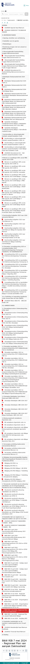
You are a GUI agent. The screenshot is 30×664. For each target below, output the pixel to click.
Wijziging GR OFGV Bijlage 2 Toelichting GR (15, 471)
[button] (26, 14)
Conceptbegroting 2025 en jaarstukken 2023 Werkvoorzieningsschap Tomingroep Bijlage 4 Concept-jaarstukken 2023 (14, 291)
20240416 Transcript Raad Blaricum (14, 631)
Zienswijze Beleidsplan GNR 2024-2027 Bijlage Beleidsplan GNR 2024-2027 (14, 414)
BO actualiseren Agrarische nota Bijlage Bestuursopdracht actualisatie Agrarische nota (15, 429)
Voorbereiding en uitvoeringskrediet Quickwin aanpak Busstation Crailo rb (13, 143)
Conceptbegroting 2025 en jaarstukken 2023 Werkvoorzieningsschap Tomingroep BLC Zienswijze (14, 266)
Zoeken (3, 11)
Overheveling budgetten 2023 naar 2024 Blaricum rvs (13, 220)
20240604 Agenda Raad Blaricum (14, 27)
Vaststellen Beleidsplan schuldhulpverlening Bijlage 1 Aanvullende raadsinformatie (14, 129)
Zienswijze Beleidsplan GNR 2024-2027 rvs (14, 401)
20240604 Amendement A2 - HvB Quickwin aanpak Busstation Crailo (13, 153)
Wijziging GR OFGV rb (10, 465)
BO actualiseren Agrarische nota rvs (15, 422)
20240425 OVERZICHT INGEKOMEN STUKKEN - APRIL (13, 521)
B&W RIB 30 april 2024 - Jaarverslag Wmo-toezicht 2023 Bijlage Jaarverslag (14, 586)
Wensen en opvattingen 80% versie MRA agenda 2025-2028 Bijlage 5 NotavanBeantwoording (13, 198)
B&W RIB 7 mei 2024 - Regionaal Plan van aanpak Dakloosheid (14, 610)
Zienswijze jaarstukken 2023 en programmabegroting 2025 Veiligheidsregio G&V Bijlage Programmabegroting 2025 (14, 391)
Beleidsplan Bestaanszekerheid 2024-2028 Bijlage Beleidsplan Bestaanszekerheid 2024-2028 (15, 95)
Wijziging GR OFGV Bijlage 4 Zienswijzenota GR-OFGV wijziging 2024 (13, 480)
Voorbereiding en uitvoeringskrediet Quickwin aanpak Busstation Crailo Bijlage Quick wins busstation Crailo (14, 148)
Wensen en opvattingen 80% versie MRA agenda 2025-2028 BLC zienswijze (13, 171)
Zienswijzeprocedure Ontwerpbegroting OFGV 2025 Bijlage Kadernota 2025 (15, 338)
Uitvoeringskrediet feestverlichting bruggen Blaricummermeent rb (13, 60)
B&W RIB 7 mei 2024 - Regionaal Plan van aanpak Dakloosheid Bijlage (14, 615)
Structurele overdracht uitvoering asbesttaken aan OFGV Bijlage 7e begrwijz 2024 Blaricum (14, 500)
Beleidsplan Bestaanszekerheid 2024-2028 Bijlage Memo (14, 90)
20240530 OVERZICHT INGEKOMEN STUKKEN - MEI (13, 526)
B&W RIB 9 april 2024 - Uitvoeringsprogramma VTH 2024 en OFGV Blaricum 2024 (14, 543)
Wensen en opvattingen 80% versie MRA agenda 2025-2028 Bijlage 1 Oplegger (14, 175)
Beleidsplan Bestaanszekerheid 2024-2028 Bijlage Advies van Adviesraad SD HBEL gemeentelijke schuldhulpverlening (14, 113)
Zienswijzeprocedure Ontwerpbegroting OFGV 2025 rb (15, 317)
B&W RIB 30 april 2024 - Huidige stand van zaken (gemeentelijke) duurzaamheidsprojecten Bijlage (15, 570)
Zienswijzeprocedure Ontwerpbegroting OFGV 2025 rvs (15, 313)
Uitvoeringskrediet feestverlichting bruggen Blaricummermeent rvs (13, 56)
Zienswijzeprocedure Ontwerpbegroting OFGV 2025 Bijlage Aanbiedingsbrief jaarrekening (15, 327)
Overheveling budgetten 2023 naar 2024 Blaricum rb (13, 224)
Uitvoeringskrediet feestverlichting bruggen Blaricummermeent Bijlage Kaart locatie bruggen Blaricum (14, 66)
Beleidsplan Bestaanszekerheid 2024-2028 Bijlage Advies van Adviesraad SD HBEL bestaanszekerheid (14, 101)
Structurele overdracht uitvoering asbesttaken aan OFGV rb (13, 495)
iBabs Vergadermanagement (10, 663)
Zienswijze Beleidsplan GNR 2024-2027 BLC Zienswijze (14, 409)
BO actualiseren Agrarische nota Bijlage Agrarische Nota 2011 (15, 440)
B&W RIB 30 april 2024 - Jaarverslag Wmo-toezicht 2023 (14, 575)
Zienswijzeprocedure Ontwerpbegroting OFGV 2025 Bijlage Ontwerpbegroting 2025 (15, 342)
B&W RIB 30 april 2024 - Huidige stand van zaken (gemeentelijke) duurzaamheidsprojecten (15, 564)
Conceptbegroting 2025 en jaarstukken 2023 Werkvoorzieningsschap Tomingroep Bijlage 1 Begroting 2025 (14, 272)
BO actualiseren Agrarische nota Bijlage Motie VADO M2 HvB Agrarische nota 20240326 (15, 435)
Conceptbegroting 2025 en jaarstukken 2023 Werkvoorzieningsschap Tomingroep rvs (14, 255)
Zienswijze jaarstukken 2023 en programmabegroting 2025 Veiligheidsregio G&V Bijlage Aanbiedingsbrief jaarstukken (14, 372)
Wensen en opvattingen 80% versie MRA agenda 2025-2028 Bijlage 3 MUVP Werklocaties (13, 186)
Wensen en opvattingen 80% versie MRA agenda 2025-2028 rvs (13, 162)
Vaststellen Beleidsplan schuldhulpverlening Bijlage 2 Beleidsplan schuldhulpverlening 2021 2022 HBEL (14, 123)
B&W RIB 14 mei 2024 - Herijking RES (15, 618)
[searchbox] (12, 14)
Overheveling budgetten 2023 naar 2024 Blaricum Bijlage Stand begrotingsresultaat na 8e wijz (13, 235)
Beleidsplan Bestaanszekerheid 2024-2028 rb (14, 86)
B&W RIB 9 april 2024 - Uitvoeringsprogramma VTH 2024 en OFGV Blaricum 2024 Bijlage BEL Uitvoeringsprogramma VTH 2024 (14, 550)
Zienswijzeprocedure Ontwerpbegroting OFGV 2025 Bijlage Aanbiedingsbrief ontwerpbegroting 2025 (15, 333)
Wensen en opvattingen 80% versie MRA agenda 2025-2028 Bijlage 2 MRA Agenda (13, 180)
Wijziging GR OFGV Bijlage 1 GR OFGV (15, 468)
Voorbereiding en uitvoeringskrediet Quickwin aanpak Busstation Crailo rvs (13, 139)
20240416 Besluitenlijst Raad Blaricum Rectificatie (14, 628)
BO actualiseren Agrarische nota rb (14, 424)
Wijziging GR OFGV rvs (11, 463)
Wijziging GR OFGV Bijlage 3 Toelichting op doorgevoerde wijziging (15, 475)
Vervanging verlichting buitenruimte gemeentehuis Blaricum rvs (13, 449)
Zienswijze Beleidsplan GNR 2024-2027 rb (14, 405)
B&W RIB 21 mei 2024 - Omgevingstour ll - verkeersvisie (15, 600)
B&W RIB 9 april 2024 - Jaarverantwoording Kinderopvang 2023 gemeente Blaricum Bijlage (13, 537)
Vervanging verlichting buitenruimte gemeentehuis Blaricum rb (13, 453)
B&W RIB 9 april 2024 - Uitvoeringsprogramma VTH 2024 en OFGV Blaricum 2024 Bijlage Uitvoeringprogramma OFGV (14, 558)
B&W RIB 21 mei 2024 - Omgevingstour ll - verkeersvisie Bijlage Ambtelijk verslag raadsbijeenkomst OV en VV (15, 605)
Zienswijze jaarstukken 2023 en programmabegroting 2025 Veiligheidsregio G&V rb (14, 360)
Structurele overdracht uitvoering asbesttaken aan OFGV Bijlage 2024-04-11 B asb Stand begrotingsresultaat (14, 506)
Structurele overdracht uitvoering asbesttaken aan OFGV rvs (13, 490)
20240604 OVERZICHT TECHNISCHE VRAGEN (14, 31)
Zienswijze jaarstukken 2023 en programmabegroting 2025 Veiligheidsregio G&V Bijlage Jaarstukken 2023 (14, 385)
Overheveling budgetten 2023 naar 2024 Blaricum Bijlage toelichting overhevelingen (13, 241)
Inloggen (23, 663)
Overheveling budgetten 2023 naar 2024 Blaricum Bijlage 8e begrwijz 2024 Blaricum (13, 229)
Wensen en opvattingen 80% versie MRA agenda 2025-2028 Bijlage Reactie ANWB (13, 204)
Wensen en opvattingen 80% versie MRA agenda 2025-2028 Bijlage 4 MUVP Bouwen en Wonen (13, 192)
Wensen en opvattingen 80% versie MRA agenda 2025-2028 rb (13, 167)
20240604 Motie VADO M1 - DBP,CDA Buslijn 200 (14, 301)
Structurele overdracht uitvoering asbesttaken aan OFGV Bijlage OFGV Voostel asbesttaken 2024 (15, 512)
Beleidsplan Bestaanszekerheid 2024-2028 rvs (14, 81)
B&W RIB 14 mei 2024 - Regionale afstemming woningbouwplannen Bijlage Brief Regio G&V (14, 595)
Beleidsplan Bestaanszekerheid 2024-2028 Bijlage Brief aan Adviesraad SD (14, 118)
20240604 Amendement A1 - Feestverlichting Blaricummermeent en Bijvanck (13, 72)
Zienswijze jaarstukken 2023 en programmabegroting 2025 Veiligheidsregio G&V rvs (14, 354)
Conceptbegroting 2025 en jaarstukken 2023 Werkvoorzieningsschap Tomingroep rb (15, 261)
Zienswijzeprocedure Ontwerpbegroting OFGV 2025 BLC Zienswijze (15, 322)
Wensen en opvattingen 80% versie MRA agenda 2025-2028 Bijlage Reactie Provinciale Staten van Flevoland (13, 210)
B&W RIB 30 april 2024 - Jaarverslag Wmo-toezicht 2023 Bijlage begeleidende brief (14, 580)
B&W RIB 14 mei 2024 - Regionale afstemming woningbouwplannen (13, 590)
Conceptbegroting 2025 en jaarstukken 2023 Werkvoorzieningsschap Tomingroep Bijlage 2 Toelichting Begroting (14, 278)
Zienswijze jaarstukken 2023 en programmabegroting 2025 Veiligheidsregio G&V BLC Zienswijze (14, 366)
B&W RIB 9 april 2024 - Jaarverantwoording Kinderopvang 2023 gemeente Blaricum (13, 531)
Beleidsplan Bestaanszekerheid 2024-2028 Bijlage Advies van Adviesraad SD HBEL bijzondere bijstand (14, 107)
